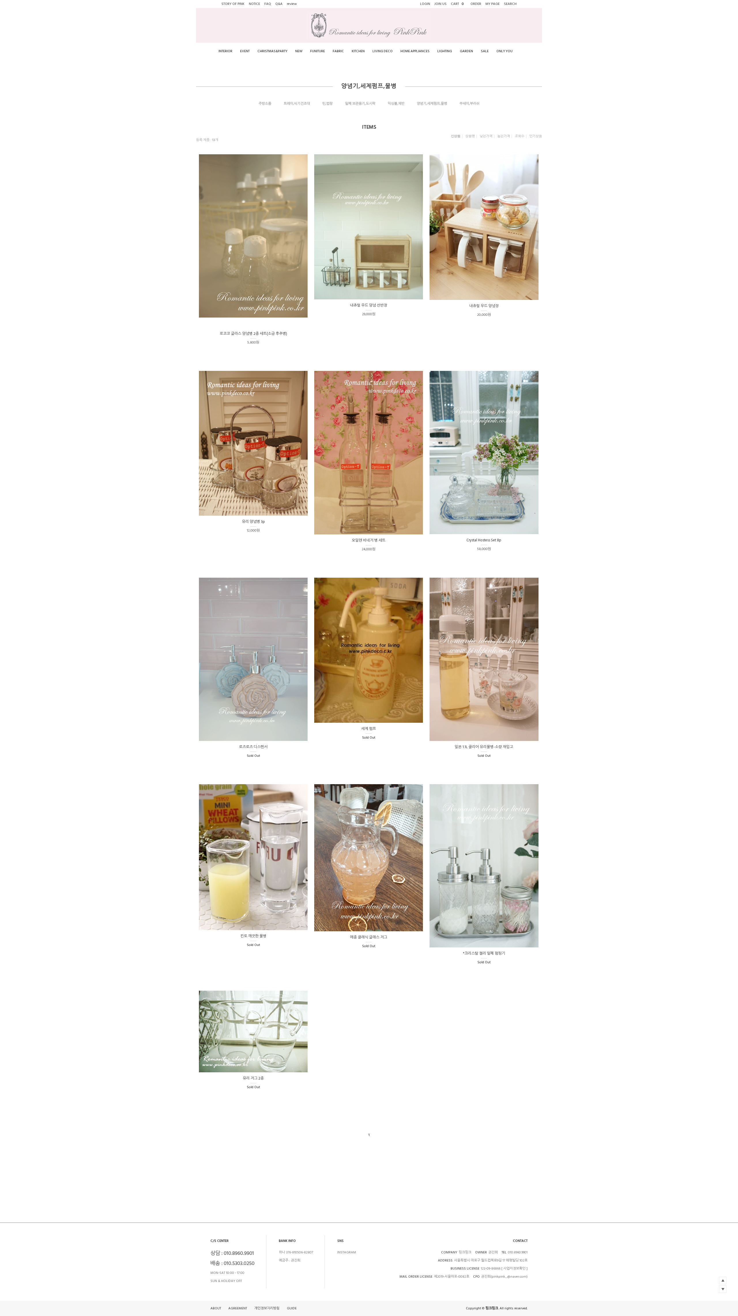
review (292, 3)
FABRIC (338, 51)
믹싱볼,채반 (396, 104)
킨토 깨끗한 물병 (253, 936)
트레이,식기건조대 (297, 104)
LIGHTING (444, 51)
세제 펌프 (368, 729)
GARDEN (466, 51)
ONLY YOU (504, 51)
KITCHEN (358, 51)
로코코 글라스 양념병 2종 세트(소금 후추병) (253, 333)
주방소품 (265, 104)
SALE (485, 51)
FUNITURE (317, 51)
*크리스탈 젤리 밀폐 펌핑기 (484, 953)
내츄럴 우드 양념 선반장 (368, 305)
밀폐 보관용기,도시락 (360, 104)
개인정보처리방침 (267, 1308)
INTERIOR (225, 51)
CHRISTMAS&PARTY (272, 51)
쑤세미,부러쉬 (469, 104)
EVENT (245, 51)
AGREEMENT (237, 1308)
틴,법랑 (327, 104)
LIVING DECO (382, 51)
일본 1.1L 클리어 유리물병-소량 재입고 (484, 747)
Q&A (279, 3)
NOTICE (254, 3)
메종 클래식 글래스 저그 (368, 937)
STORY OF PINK (232, 3)
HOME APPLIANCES (415, 51)
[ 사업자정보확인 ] (514, 1268)
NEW (298, 51)
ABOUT (215, 1308)
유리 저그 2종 (253, 1078)
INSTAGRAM (346, 1252)
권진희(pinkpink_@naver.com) (504, 1276)
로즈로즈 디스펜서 (253, 747)
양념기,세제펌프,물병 (432, 104)
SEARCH (510, 3)
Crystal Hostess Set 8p (483, 540)
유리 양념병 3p (253, 521)
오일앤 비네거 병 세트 (368, 540)
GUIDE (292, 1308)
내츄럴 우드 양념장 (484, 306)
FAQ (267, 3)
